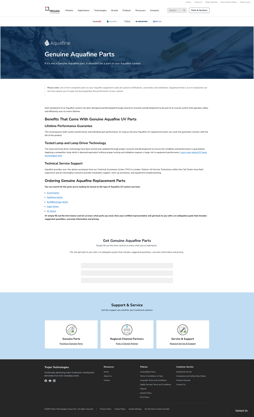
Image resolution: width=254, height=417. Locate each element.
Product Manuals (183, 380)
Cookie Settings (135, 409)
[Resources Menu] (148, 10)
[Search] (184, 10)
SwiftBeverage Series (57, 202)
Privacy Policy (105, 409)
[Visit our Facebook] (45, 381)
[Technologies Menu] (109, 10)
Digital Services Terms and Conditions (155, 384)
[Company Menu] (161, 10)
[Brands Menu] (120, 10)
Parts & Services (199, 10)
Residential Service (184, 372)
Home (106, 372)
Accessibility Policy (148, 372)
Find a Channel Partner (229, 2)
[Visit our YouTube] (50, 381)
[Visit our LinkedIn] (54, 381)
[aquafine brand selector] (112, 21)
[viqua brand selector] (127, 21)
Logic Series (53, 206)
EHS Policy (144, 397)
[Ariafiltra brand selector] (157, 21)
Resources (140, 10)
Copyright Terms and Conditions (153, 380)
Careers (188, 2)
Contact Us (198, 2)
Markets (69, 10)
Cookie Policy (119, 409)
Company (154, 10)
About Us (108, 376)
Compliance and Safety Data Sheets (191, 376)
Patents (143, 388)
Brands (114, 10)
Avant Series (53, 192)
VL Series (51, 211)
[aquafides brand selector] (142, 21)
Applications (84, 10)
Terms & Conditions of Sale (151, 376)
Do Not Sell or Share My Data (157, 409)
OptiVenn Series (55, 197)
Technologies (100, 10)
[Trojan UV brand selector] (96, 21)
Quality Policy (145, 393)
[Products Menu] (133, 10)
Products (127, 10)
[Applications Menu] (92, 10)
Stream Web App (211, 2)
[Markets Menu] (75, 10)
